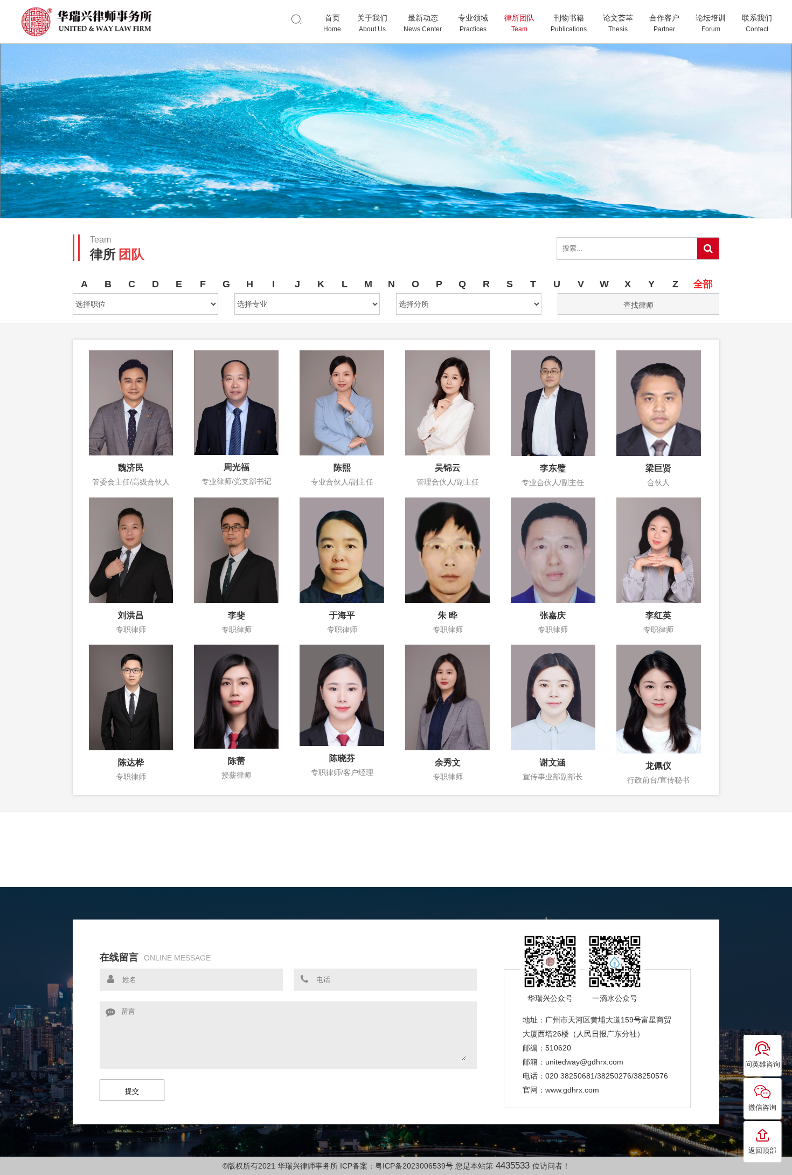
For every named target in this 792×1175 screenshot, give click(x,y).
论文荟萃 (618, 23)
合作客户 (664, 23)
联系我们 (757, 23)
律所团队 (519, 23)
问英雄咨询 (762, 1064)
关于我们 (372, 23)
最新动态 (423, 23)
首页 (332, 23)
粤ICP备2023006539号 (414, 1166)
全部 (703, 284)
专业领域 (473, 23)
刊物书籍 (569, 23)
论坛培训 (711, 23)
